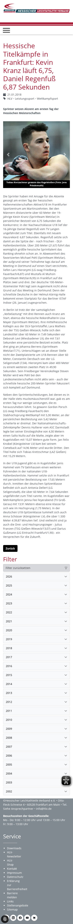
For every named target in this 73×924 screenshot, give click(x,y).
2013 (9, 693)
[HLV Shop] (34, 918)
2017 (9, 657)
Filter (10, 559)
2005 (9, 764)
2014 (9, 684)
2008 (9, 737)
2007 (9, 746)
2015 (9, 675)
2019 (9, 639)
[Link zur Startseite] (36, 8)
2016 (9, 666)
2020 (9, 630)
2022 (9, 612)
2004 (9, 773)
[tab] (36, 576)
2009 (9, 729)
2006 (9, 755)
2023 (9, 603)
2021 (9, 621)
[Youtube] (27, 918)
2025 (9, 585)
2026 (9, 576)
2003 (9, 782)
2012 (9, 702)
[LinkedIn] (13, 918)
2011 (9, 711)
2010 (9, 720)
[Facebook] (20, 918)
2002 (9, 791)
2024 (9, 594)
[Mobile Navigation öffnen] (6, 30)
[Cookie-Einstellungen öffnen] (5, 919)
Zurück (10, 548)
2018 (9, 648)
